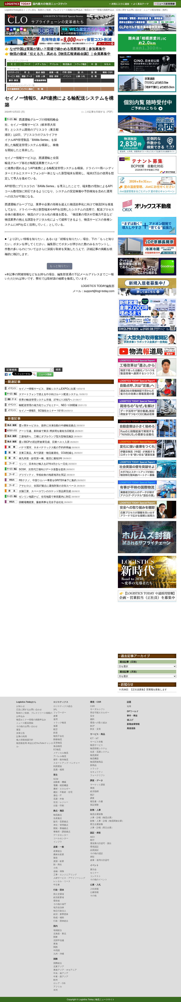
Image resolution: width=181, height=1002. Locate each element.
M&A (107, 64)
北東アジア (58, 966)
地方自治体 (58, 907)
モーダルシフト (97, 708)
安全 (92, 715)
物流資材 (94, 754)
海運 (55, 725)
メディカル (40, 64)
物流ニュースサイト (104, 999)
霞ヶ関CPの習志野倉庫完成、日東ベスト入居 (44, 441)
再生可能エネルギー (99, 712)
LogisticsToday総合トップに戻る (20, 9)
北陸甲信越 (58, 940)
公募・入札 (80, 77)
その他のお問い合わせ (26, 726)
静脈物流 (57, 739)
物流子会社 (58, 735)
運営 (18, 729)
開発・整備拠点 (60, 828)
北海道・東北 (59, 933)
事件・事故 (13, 81)
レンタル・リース (61, 881)
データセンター (60, 834)
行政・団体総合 (60, 920)
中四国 (56, 950)
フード (27, 64)
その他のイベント (98, 879)
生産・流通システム (99, 751)
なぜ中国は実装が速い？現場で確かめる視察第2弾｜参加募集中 (58, 48)
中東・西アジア (60, 976)
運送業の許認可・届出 (100, 843)
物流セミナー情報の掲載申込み (99, 9)
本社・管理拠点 (60, 824)
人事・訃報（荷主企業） (101, 827)
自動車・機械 (59, 781)
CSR (92, 705)
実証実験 (94, 804)
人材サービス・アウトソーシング (69, 877)
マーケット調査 (97, 784)
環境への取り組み (98, 722)
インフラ (57, 841)
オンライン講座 (27, 89)
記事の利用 (21, 736)
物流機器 (94, 758)
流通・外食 (58, 798)
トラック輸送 (80, 64)
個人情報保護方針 (24, 739)
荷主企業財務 (96, 823)
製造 (55, 857)
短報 (129, 705)
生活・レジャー (60, 801)
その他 (93, 895)
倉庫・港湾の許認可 (99, 859)
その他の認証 (96, 853)
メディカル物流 (60, 752)
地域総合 (57, 930)
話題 (94, 77)
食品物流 (57, 745)
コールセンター (60, 838)
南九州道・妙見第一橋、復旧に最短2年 (40, 458)
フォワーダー (59, 712)
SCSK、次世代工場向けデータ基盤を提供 (42, 469)
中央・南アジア (60, 972)
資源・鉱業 (58, 860)
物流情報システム (98, 748)
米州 (55, 989)
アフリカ (57, 986)
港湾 (55, 719)
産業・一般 (54, 72)
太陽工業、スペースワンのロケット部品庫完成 (45, 491)
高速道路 (54, 81)
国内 (80, 72)
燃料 (92, 719)
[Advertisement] (87, 139)
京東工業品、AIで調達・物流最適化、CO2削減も (46, 452)
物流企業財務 (96, 813)
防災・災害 (95, 728)
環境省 (56, 900)
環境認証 (94, 846)
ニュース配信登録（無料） (156, 9)
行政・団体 (67, 72)
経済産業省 (58, 897)
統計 (92, 794)
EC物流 (57, 749)
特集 (40, 89)
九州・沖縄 (58, 953)
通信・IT (57, 795)
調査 (92, 797)
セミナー (94, 872)
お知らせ (20, 705)
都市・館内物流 (60, 759)
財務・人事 (40, 77)
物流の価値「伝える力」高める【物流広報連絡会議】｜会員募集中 (60, 53)
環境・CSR (107, 72)
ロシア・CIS (59, 983)
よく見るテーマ (140, 4)
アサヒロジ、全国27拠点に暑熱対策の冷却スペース (47, 485)
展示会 (93, 869)
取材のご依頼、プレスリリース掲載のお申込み (60, 9)
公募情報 (94, 892)
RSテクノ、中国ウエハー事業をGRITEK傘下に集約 (48, 480)
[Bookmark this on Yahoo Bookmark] (34, 374)
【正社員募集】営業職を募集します (148, 689)
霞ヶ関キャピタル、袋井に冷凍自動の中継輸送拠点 (47, 425)
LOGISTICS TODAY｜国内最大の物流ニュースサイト (17, 4)
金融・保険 (58, 870)
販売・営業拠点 (60, 821)
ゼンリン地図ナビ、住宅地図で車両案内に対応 (45, 496)
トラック (94, 768)
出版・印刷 (58, 805)
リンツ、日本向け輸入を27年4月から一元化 (43, 463)
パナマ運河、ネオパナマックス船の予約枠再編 (45, 447)
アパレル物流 (59, 755)
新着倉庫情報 (40, 81)
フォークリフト (97, 775)
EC (13, 64)
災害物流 (57, 742)
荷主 (27, 72)
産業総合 (57, 850)
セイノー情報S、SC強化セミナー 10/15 (41, 410)
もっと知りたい (59, 266)
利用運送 (57, 766)
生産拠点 (57, 817)
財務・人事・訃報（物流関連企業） (107, 820)
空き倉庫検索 (13, 89)
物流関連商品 (96, 761)
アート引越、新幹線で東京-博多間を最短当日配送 (46, 431)
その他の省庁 (59, 903)
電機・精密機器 (60, 785)
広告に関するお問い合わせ (129, 9)
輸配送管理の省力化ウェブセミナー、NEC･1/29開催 (48, 405)
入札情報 (94, 888)
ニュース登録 (45, 374)
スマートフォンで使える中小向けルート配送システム (48, 394)
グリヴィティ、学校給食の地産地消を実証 (42, 474)
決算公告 (20, 732)
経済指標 (94, 791)
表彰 (92, 856)
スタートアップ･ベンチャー (66, 762)
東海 (55, 943)
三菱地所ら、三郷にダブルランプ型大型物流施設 (46, 436)
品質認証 (94, 849)
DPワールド (107, 77)
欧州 (55, 979)
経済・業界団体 (60, 913)
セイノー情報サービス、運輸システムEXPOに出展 (47, 388)
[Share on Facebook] (6, 374)
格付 (92, 839)
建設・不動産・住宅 (62, 791)
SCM (55, 778)
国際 (94, 72)
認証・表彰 (54, 77)
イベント (67, 77)
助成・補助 (58, 917)
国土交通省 (58, 893)
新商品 (93, 764)
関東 (55, 936)
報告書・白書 (96, 801)
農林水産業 (58, 854)
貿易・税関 (58, 769)
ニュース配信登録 (24, 722)
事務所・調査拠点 (61, 831)
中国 (94, 64)
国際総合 (57, 962)
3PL (55, 709)
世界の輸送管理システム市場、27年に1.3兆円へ (45, 399)
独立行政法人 (59, 910)
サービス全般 (96, 741)
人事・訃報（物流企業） (101, 817)
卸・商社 (57, 864)
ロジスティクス (13, 72)
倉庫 (55, 715)
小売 (55, 867)
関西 (55, 946)
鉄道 (55, 732)
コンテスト (95, 875)
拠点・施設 (40, 72)
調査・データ (27, 77)
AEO (92, 836)
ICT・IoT (94, 738)
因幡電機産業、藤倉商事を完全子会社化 (41, 502)
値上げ (27, 81)
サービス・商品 (13, 77)
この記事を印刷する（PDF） (99, 111)
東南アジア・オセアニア (65, 969)
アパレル (54, 64)
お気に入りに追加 (119, 4)
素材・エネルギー (61, 788)
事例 (92, 787)
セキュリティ (96, 771)
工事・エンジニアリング (65, 874)
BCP (92, 725)
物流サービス (96, 744)
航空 (55, 729)
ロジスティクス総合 (62, 705)
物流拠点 (67, 64)
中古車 (56, 884)
